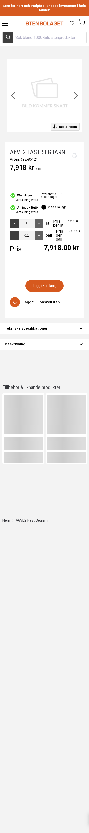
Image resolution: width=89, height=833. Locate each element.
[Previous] (13, 95)
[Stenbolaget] (44, 23)
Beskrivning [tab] (44, 344)
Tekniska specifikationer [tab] (44, 328)
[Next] (75, 95)
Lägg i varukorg (44, 285)
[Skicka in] (8, 37)
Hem (6, 520)
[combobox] (44, 37)
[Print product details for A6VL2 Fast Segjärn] (74, 155)
